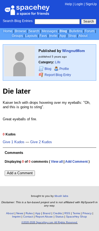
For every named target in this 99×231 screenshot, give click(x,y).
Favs (43, 36)
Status (59, 216)
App (63, 36)
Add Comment (76, 162)
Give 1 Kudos (13, 142)
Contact (28, 216)
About (83, 36)
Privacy (87, 213)
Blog (63, 31)
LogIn (79, 4)
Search (88, 21)
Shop (72, 36)
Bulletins (75, 31)
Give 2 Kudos (41, 142)
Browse (20, 31)
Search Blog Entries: (18, 21)
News (19, 213)
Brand (47, 213)
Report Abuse (44, 216)
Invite (53, 36)
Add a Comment (20, 173)
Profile (64, 69)
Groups (17, 36)
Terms (76, 213)
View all (57, 162)
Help (68, 4)
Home (7, 31)
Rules (29, 213)
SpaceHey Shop (76, 216)
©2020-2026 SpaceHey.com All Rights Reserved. (49, 222)
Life (58, 62)
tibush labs (61, 195)
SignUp (91, 4)
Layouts (31, 36)
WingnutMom (73, 51)
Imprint (16, 216)
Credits (57, 213)
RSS (67, 213)
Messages (49, 31)
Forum (89, 31)
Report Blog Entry (57, 75)
